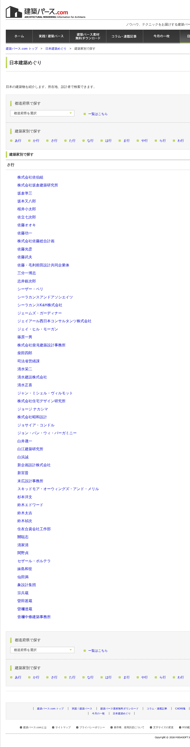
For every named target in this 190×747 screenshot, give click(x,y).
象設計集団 (26, 585)
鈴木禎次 (24, 521)
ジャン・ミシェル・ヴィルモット (45, 393)
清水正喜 (24, 385)
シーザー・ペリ (30, 289)
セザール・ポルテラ (34, 561)
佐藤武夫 (24, 257)
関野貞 (22, 553)
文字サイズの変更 (163, 727)
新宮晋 (22, 473)
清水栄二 (24, 369)
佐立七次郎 (26, 217)
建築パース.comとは (35, 727)
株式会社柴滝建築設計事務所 (41, 345)
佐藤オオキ (26, 225)
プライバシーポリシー (92, 727)
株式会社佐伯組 (30, 177)
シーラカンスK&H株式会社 (39, 305)
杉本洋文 (24, 497)
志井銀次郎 (26, 281)
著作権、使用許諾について (129, 727)
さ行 (54, 140)
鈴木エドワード (30, 505)
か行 (36, 140)
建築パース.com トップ (22, 48)
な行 (90, 140)
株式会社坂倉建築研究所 (37, 185)
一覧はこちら (98, 114)
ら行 (162, 140)
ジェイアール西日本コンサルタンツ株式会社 (54, 321)
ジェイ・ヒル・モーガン (37, 329)
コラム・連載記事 (124, 37)
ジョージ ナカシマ (32, 409)
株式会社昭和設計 (32, 417)
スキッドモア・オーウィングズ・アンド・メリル (58, 489)
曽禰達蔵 (24, 609)
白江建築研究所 (30, 449)
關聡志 (22, 537)
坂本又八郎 (26, 201)
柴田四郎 (24, 353)
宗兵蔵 (22, 593)
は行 (108, 140)
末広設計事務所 (30, 481)
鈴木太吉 (24, 513)
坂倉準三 (24, 193)
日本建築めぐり (55, 48)
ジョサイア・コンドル (35, 425)
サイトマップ (63, 727)
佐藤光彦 (24, 249)
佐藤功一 (24, 233)
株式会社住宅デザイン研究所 (41, 401)
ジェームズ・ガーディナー (39, 313)
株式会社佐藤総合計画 (35, 241)
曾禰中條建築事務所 (34, 617)
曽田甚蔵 (24, 601)
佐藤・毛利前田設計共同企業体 (43, 265)
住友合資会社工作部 (34, 529)
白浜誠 (22, 457)
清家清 (22, 545)
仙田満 (22, 577)
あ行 (18, 140)
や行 (144, 140)
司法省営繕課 (28, 361)
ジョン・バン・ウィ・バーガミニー (47, 433)
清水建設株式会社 (32, 377)
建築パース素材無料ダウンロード (88, 37)
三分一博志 (26, 273)
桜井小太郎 (26, 209)
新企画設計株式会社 (34, 465)
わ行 (180, 140)
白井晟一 (24, 441)
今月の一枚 (161, 37)
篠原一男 (24, 337)
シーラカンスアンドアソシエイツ (45, 297)
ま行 (126, 140)
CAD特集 (180, 708)
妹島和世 (24, 569)
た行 (72, 140)
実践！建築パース (51, 37)
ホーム (19, 37)
